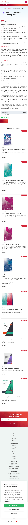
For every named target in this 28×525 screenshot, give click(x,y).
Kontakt (14, 458)
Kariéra (14, 451)
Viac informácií (7, 501)
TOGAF (14, 437)
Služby (14, 450)
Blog (14, 453)
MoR (14, 435)
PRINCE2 (14, 432)
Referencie (14, 456)
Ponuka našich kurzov (6, 4)
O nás (14, 455)
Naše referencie (14, 476)
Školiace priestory (14, 475)
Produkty (14, 448)
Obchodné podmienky (14, 478)
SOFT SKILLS (14, 438)
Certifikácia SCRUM (14, 468)
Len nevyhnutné (14, 509)
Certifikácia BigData (14, 466)
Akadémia (14, 445)
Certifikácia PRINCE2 (14, 465)
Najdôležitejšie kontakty (14, 473)
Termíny (14, 447)
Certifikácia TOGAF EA (14, 463)
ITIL (14, 433)
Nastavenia (14, 513)
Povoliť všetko (13, 505)
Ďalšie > (14, 440)
